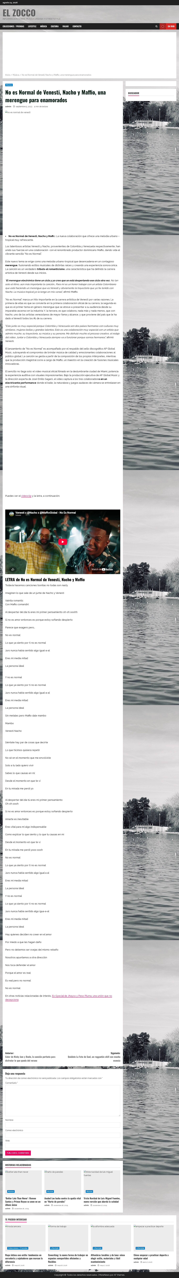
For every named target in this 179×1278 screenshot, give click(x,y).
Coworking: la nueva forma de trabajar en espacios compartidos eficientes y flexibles (68, 1258)
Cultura (55, 26)
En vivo (171, 26)
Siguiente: (94, 1056)
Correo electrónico (14, 1130)
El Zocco (19, 12)
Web (7, 1140)
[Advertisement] (89, 53)
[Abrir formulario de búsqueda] (157, 26)
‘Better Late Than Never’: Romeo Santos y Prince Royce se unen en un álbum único (22, 1201)
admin (8, 106)
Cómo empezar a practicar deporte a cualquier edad (151, 1256)
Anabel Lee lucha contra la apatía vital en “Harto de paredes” (62, 1200)
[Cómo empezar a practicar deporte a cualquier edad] (154, 1238)
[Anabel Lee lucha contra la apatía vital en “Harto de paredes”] (62, 1182)
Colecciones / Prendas (13, 26)
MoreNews (104, 1275)
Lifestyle (32, 26)
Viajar (66, 26)
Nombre (9, 1120)
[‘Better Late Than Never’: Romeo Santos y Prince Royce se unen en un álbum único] (23, 1182)
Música (43, 26)
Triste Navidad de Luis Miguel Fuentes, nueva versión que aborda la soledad (102, 1200)
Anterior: (30, 1056)
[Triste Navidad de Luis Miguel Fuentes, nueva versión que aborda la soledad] (102, 1182)
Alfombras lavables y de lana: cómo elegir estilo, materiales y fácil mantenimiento (108, 1258)
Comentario (11, 1083)
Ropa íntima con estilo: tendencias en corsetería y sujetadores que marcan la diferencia (24, 1258)
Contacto (77, 26)
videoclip (26, 495)
